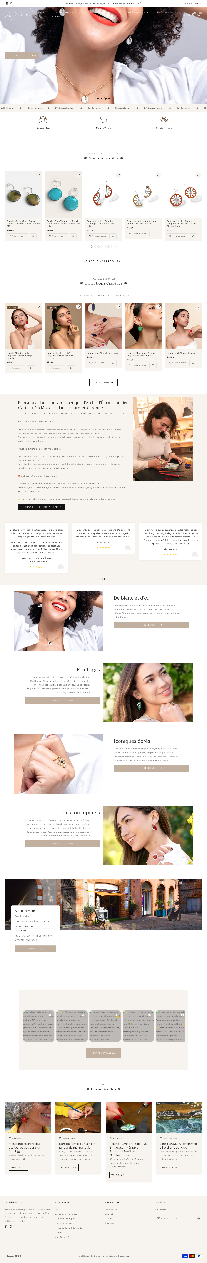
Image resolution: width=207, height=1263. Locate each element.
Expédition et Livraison (66, 1214)
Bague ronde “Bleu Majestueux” (103, 353)
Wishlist (109, 1214)
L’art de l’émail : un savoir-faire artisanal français (77, 1145)
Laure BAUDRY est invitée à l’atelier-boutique (178, 1145)
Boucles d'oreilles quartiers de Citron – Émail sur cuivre (142, 222)
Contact (59, 1232)
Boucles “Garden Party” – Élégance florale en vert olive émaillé (61, 355)
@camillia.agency (120, 1256)
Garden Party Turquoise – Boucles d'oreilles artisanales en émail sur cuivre (63, 223)
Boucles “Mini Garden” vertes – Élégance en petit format (142, 354)
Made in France (103, 128)
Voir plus (17, 1167)
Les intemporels (20, 55)
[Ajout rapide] (39, 605)
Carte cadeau (51, 16)
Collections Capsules (93, 12)
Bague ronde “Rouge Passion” (181, 353)
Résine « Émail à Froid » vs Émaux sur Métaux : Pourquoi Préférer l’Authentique (128, 1149)
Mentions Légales (63, 1223)
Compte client (112, 1209)
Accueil (45, 12)
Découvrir (102, 382)
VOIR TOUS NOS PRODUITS (102, 261)
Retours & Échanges (65, 1219)
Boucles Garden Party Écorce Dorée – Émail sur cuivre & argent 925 (23, 223)
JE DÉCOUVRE (149, 625)
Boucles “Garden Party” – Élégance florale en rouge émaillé (19, 355)
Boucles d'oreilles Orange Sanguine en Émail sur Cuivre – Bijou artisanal (182, 223)
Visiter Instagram (103, 1053)
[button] (98, 98)
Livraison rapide (164, 128)
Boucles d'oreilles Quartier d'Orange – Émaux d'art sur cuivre (100, 223)
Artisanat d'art (43, 128)
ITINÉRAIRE (35, 949)
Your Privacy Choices (65, 1237)
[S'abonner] (198, 1218)
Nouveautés (63, 12)
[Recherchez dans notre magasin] (184, 14)
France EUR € (192, 3)
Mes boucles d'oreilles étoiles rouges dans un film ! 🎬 (25, 1147)
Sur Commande (163, 12)
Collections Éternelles (130, 12)
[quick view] (33, 236)
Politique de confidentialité (68, 1228)
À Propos (109, 1223)
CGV (57, 1209)
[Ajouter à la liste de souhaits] (38, 175)
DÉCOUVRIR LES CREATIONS (40, 507)
